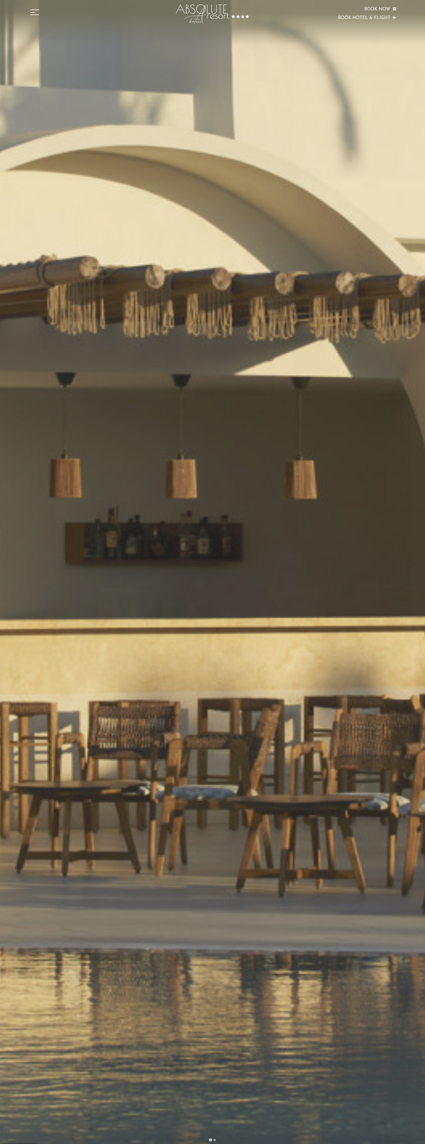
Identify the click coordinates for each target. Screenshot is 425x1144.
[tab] (210, 1140)
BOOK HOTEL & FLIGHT (364, 18)
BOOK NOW (377, 9)
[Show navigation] (34, 12)
